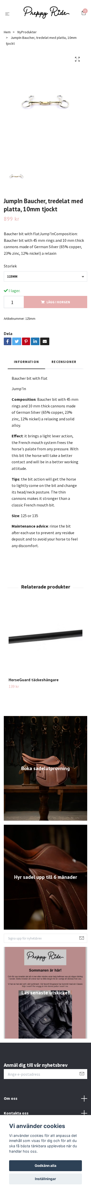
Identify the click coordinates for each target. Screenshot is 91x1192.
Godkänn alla (45, 1166)
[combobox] (45, 279)
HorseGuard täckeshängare (34, 682)
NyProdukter (27, 34)
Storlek (10, 268)
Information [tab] (26, 364)
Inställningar (45, 1179)
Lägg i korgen (58, 304)
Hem (7, 34)
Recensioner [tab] (64, 364)
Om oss (10, 1100)
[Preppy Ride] (46, 14)
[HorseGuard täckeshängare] (45, 642)
